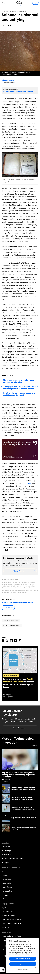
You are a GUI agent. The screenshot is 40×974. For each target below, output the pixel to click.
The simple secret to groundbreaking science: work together (18, 381)
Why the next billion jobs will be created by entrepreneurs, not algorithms (21, 799)
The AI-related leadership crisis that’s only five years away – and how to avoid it (23, 828)
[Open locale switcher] (2, 969)
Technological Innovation (14, 11)
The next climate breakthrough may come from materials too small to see (23, 788)
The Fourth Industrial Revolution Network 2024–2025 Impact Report (22, 808)
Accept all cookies (22, 964)
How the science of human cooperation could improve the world (19, 394)
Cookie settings (22, 969)
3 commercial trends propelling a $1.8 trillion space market (23, 818)
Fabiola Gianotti (8, 80)
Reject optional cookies (23, 958)
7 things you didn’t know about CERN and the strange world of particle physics (20, 387)
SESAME (28, 483)
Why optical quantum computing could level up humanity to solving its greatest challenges (18, 775)
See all (35, 746)
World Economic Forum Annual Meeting (18, 91)
